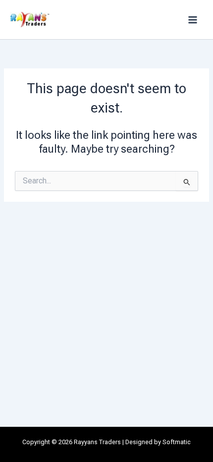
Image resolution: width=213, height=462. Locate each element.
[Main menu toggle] (192, 19)
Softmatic (176, 442)
